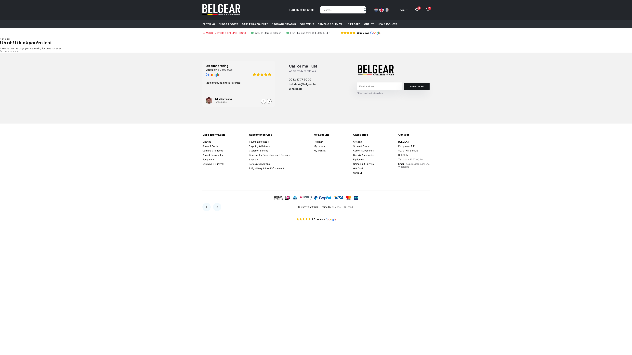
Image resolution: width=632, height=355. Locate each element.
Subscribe (417, 86)
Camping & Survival (331, 24)
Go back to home (9, 51)
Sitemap (253, 159)
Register (318, 141)
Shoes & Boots (228, 24)
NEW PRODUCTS (387, 24)
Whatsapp (295, 88)
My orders (319, 146)
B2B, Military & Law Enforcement (266, 168)
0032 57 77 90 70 (300, 79)
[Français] (387, 10)
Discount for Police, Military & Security (269, 155)
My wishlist (320, 150)
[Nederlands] (376, 10)
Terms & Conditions (259, 163)
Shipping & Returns (259, 146)
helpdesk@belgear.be (302, 84)
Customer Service (258, 150)
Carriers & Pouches (255, 24)
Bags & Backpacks (284, 24)
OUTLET (369, 24)
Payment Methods (259, 141)
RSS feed (348, 207)
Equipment (307, 24)
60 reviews (225, 70)
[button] (360, 33)
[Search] (365, 9)
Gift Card (354, 24)
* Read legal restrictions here (370, 93)
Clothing (208, 24)
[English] (381, 10)
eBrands (336, 207)
